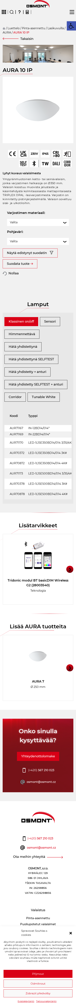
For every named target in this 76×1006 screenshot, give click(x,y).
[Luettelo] (4, 12)
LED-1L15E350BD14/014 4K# (47, 463)
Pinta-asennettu (33, 28)
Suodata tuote (18, 264)
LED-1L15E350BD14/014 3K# (47, 453)
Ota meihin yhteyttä (29, 857)
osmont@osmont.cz (41, 782)
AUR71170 (16, 442)
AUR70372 (17, 453)
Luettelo (14, 28)
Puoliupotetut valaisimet (38, 924)
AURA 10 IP (21, 32)
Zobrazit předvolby (38, 993)
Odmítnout (38, 983)
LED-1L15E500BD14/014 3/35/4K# (51, 473)
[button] (70, 933)
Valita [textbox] (13, 222)
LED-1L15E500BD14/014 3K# (47, 483)
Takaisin (26, 39)
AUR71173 (16, 473)
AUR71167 (16, 428)
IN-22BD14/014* (39, 434)
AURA (7, 32)
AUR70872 (17, 463)
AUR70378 (17, 483)
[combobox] (38, 222)
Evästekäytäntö (26, 1001)
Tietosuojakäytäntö (46, 1001)
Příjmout (38, 974)
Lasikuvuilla (56, 28)
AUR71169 (16, 434)
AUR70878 (17, 494)
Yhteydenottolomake (38, 756)
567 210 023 (41, 770)
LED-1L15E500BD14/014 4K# (48, 494)
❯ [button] (69, 569)
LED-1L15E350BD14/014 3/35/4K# (51, 442)
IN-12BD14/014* (38, 428)
